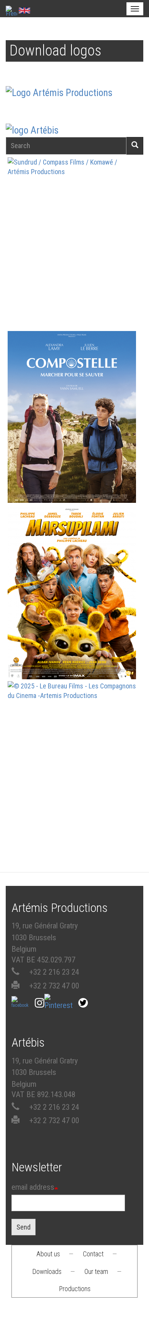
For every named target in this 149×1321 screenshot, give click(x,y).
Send (23, 1227)
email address (32, 1187)
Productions (75, 1289)
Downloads (47, 1271)
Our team (96, 1271)
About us (48, 1254)
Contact (93, 1254)
